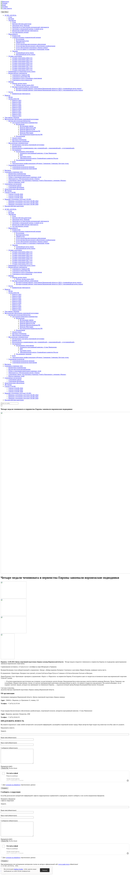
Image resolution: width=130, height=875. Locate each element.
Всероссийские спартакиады (17, 73)
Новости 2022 (16, 102)
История (11, 18)
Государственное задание (20, 32)
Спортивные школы (14, 185)
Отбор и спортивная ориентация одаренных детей (24, 177)
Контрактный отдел (22, 41)
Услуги (10, 92)
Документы (12, 20)
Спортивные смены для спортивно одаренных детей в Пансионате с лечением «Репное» (37, 180)
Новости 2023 (16, 100)
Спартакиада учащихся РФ (21, 75)
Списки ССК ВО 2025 (15, 196)
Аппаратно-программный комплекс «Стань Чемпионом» (38, 153)
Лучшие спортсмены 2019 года (22, 63)
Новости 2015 (16, 114)
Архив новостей (13, 99)
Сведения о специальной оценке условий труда (27, 29)
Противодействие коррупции (21, 24)
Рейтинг (11, 82)
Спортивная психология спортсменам (24, 168)
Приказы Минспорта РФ (28, 127)
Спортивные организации (13, 184)
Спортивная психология (16, 165)
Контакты (8, 170)
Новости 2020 (16, 105)
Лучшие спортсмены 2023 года (22, 59)
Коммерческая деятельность (21, 93)
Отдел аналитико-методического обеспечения (31, 44)
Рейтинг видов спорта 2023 (25, 85)
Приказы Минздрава (26, 133)
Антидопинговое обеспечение (14, 189)
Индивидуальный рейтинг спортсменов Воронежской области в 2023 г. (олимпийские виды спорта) (48, 88)
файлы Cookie (18, 869)
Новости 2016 (16, 112)
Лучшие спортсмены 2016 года (22, 68)
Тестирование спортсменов (25, 151)
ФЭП (14, 162)
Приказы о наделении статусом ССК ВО (18, 199)
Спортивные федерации (16, 187)
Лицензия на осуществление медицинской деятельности (30, 27)
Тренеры (15, 51)
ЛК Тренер (8, 191)
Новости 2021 (16, 104)
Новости (7, 95)
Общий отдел (20, 42)
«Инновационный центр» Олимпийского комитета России (39, 158)
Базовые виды (16, 146)
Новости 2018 (16, 109)
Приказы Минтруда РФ (27, 129)
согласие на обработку (13, 785)
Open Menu (5, 12)
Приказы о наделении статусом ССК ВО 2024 (23, 201)
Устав (14, 22)
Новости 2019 (16, 107)
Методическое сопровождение (18, 143)
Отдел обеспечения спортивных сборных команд (32, 47)
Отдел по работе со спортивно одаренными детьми (32, 49)
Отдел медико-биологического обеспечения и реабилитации (35, 46)
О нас (10, 17)
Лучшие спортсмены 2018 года (22, 64)
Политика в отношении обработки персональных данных (19, 868)
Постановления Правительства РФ (31, 134)
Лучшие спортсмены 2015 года (22, 70)
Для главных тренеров (12, 117)
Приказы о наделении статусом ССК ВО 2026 (23, 204)
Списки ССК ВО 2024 (15, 194)
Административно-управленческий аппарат (26, 37)
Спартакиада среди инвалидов (22, 80)
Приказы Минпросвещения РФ (30, 131)
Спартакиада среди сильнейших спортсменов (27, 78)
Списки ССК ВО (10, 192)
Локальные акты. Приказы (21, 25)
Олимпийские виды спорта (25, 53)
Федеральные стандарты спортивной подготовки (28, 145)
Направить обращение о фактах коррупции (8, 799)
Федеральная (20, 124)
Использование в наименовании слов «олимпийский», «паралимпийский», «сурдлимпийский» (43, 148)
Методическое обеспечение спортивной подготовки (22, 119)
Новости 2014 (16, 116)
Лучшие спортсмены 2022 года (22, 61)
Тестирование (16, 150)
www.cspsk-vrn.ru (63, 864)
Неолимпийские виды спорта (25, 54)
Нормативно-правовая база (17, 173)
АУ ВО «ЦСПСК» (11, 15)
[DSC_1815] (13, 633)
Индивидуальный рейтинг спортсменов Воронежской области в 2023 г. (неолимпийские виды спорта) (49, 90)
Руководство (16, 36)
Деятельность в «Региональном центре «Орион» (24, 179)
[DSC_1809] (13, 598)
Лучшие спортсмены (15, 56)
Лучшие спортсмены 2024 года (22, 58)
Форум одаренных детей (16, 182)
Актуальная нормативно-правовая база (24, 122)
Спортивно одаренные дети (14, 172)
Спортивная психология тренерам (23, 167)
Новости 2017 (16, 110)
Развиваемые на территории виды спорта (21, 71)
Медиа (10, 97)
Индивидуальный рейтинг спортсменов (25, 87)
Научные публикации (19, 139)
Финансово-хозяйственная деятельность (25, 30)
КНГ (21, 155)
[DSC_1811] (13, 615)
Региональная (20, 136)
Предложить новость (7, 728)
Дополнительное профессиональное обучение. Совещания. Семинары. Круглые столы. (40, 163)
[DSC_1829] (8, 658)
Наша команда (13, 34)
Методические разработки (20, 141)
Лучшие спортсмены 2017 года (22, 66)
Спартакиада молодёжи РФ (21, 76)
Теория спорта (17, 138)
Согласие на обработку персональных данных (16, 871)
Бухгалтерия (20, 39)
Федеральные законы (26, 126)
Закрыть (3, 731)
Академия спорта (25, 156)
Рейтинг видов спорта (19, 83)
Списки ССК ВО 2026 (15, 197)
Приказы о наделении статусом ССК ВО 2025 (23, 202)
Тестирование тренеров (23, 160)
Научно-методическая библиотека (19, 121)
